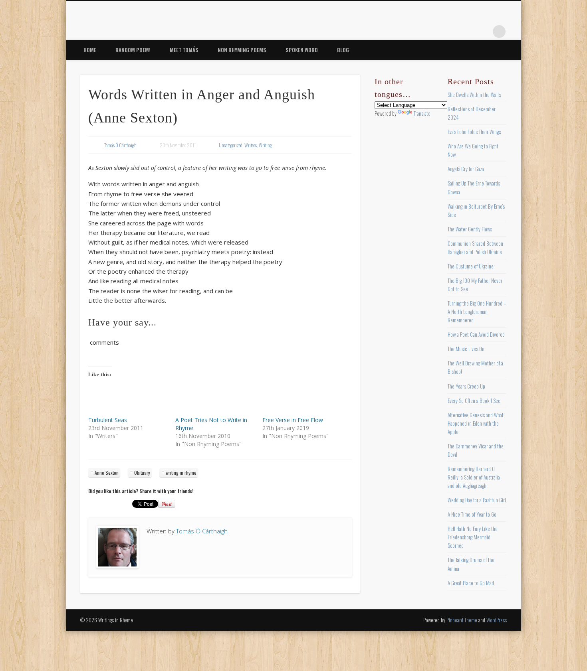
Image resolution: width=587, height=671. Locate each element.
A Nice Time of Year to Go (472, 514)
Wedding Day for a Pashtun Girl (477, 500)
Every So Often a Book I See (474, 401)
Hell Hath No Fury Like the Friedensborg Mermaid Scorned (473, 537)
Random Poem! (133, 50)
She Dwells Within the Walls (474, 95)
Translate (422, 113)
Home (89, 50)
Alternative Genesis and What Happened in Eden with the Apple (476, 423)
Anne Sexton (107, 472)
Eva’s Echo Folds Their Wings (474, 132)
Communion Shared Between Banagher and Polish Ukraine (475, 247)
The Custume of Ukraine (471, 266)
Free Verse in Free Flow (292, 420)
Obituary (142, 472)
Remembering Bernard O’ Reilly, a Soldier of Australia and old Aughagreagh (474, 477)
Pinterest (450, 31)
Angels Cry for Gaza (466, 169)
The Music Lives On (466, 349)
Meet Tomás (184, 50)
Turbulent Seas (107, 420)
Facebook (417, 31)
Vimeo (466, 31)
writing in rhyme (181, 472)
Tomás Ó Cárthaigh (120, 145)
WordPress (496, 620)
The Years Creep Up (466, 386)
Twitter (433, 31)
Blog (343, 50)
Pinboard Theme (461, 620)
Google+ (482, 31)
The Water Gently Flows (470, 229)
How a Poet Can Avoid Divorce (476, 334)
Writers (250, 145)
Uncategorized (230, 145)
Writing (265, 145)
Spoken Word (302, 50)
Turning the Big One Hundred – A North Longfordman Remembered (477, 311)
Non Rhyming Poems (242, 50)
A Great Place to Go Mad (471, 583)
